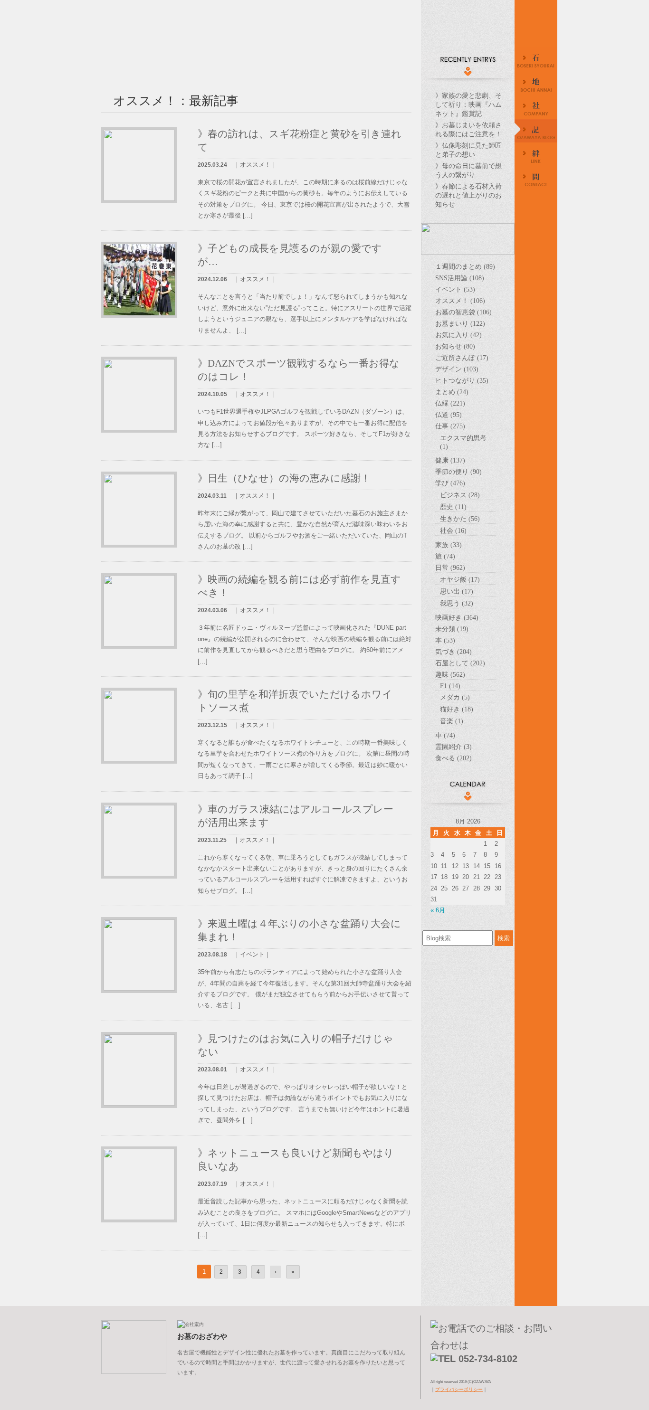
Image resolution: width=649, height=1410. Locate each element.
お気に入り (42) (458, 335)
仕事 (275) (450, 426)
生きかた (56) (460, 518)
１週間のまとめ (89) (465, 266)
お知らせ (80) (455, 346)
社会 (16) (453, 530)
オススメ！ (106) (460, 300)
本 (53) (445, 640)
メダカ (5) (455, 697)
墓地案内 (536, 84)
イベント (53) (455, 289)
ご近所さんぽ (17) (461, 357)
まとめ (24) (451, 392)
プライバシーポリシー (459, 1389)
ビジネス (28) (460, 495)
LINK (536, 155)
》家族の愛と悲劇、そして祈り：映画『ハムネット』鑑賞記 (468, 104)
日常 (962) (450, 567)
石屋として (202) (460, 663)
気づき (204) (453, 651)
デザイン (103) (456, 369)
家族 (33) (448, 545)
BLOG (536, 131)
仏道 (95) (448, 414)
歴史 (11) (453, 507)
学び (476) (450, 483)
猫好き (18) (456, 709)
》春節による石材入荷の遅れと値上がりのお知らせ (468, 195)
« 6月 (437, 910)
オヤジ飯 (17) (460, 579)
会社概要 (536, 108)
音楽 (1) (451, 721)
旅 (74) (445, 556)
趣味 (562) (450, 674)
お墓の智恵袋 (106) (463, 312)
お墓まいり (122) (460, 323)
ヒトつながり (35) (461, 380)
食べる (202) (453, 758)
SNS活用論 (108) (459, 278)
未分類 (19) (451, 629)
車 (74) (445, 735)
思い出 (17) (456, 591)
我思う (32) (456, 603)
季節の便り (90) (458, 471)
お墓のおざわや (468, 33)
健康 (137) (450, 460)
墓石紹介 (536, 60)
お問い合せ (536, 179)
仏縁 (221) (450, 403)
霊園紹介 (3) (453, 746)
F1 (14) (450, 686)
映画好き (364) (456, 617)
